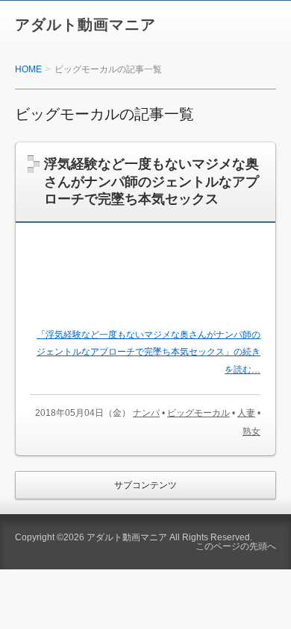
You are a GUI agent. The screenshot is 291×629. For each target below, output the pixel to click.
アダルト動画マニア (85, 24)
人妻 (246, 413)
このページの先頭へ (235, 546)
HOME (28, 69)
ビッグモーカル (198, 413)
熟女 (251, 431)
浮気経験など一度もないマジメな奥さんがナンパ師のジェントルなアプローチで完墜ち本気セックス (151, 181)
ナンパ (146, 413)
